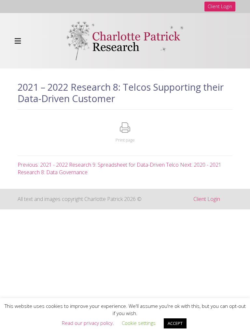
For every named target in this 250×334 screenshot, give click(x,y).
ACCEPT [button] (175, 323)
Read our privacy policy (87, 323)
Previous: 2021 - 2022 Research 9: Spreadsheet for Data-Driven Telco (98, 164)
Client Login (220, 6)
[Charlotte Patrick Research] (124, 40)
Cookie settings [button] (139, 323)
